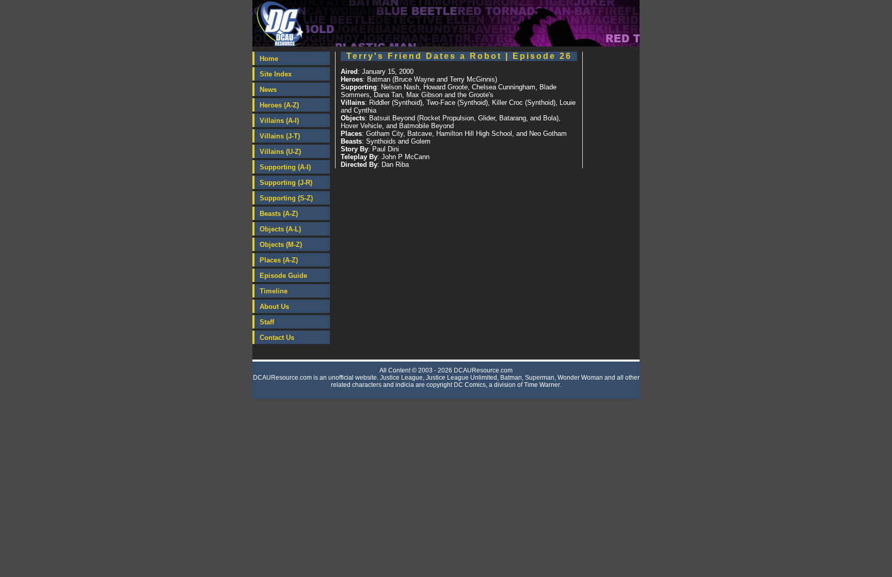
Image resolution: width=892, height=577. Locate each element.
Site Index (276, 74)
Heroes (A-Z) (279, 105)
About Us (274, 306)
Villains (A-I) (279, 120)
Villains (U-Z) (280, 151)
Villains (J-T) (280, 136)
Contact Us (277, 337)
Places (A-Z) (279, 260)
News (268, 89)
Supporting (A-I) (285, 167)
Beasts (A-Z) (279, 213)
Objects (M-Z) (281, 244)
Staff (267, 322)
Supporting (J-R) (286, 182)
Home (269, 59)
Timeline (274, 291)
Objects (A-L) (280, 229)
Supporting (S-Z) (286, 198)
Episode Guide (283, 275)
